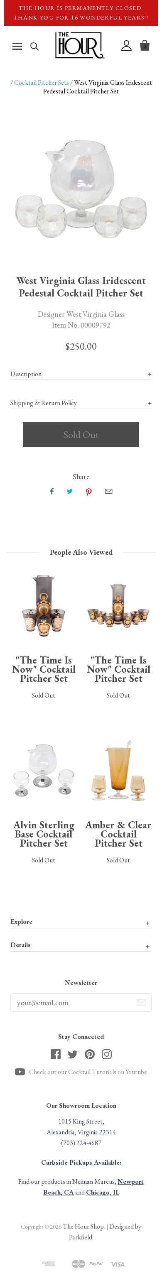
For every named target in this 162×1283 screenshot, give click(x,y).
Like (52, 491)
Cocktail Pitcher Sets (41, 82)
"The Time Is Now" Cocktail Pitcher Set (44, 669)
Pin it (88, 491)
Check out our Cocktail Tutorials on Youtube (88, 1072)
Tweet (69, 491)
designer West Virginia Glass (81, 314)
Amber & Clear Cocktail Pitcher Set (118, 834)
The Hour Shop (83, 1226)
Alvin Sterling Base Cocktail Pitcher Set (43, 834)
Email (109, 491)
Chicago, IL (102, 1192)
